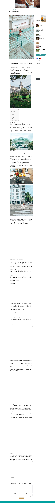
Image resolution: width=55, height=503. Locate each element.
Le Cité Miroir (11, 276)
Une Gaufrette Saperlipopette (15, 120)
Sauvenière (13, 115)
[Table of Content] (18, 109)
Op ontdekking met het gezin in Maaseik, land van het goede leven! (42, 50)
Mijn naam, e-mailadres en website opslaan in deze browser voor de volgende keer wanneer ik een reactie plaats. (21, 496)
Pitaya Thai (13, 117)
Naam (15, 493)
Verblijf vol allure (13, 111)
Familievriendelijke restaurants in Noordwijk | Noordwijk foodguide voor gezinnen (40, 26)
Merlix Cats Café (13, 119)
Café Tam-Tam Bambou (14, 116)
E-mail (27, 493)
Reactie (21, 484)
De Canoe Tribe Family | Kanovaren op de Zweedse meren (42, 35)
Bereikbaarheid (12, 110)
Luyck (30, 270)
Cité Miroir (13, 114)
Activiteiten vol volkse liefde (14, 112)
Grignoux (13, 118)
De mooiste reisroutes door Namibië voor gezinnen (41, 46)
